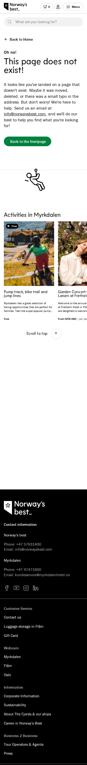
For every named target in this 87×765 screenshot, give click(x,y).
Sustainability (15, 704)
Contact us (12, 617)
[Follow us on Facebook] (7, 588)
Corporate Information (21, 695)
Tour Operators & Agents (24, 744)
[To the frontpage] (18, 7)
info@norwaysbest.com (25, 114)
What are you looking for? (36, 21)
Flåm (8, 665)
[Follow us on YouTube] (16, 588)
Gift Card (11, 635)
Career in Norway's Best (23, 723)
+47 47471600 (28, 569)
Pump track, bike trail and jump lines (25, 293)
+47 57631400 (28, 544)
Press (8, 753)
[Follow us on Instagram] (26, 588)
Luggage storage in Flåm (24, 626)
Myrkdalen (12, 656)
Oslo (7, 674)
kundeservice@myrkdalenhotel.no (42, 574)
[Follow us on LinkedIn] (36, 588)
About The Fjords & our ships (27, 714)
